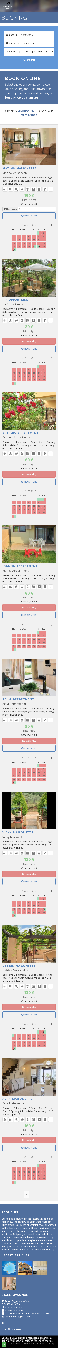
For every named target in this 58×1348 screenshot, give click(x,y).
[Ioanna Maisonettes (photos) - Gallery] (40, 1268)
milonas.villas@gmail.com (17, 1316)
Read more (30, 215)
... (50, 189)
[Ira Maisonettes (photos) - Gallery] (9, 1283)
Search (30, 60)
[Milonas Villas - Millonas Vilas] (25, 1268)
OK (3, 1344)
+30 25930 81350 (13, 1307)
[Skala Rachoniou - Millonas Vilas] (9, 1268)
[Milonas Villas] (7, 6)
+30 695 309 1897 (14, 1310)
